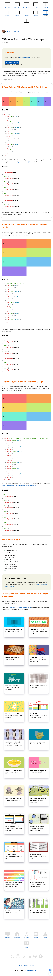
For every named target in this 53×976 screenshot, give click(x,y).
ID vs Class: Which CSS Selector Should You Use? (13, 715)
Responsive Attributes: (38, 884)
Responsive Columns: (13, 884)
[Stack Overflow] (23, 956)
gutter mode (21, 162)
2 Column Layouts (38, 856)
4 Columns (17, 15)
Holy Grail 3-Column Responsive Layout (38, 715)
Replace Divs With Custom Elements (13, 772)
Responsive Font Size (12, 687)
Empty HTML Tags (38, 743)
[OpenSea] (40, 956)
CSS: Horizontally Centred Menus (38, 800)
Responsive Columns (25, 57)
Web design (5, 35)
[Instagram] (18, 956)
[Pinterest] (35, 956)
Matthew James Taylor (13, 31)
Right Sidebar (26, 7)
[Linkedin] (29, 956)
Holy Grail (7, 7)
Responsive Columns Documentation (20, 607)
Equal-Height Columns (14, 743)
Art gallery (36, 937)
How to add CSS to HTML (38, 828)
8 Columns (26, 23)
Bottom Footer (13, 828)
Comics (26, 947)
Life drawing (26, 937)
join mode (31, 162)
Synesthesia (45, 937)
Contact (26, 965)
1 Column (36, 7)
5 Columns (26, 15)
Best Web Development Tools (12, 911)
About (20, 965)
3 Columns (7, 15)
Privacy (32, 965)
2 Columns (45, 7)
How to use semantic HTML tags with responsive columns (19, 485)
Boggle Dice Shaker (12, 658)
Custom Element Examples (38, 771)
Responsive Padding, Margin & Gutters (13, 630)
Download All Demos (12, 62)
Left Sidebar (17, 7)
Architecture (17, 937)
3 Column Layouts (13, 856)
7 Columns (45, 15)
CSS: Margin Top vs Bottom (13, 799)
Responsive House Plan (38, 911)
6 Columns (35, 15)
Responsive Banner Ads (38, 686)
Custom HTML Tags (38, 631)
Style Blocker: (38, 659)
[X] (12, 956)
